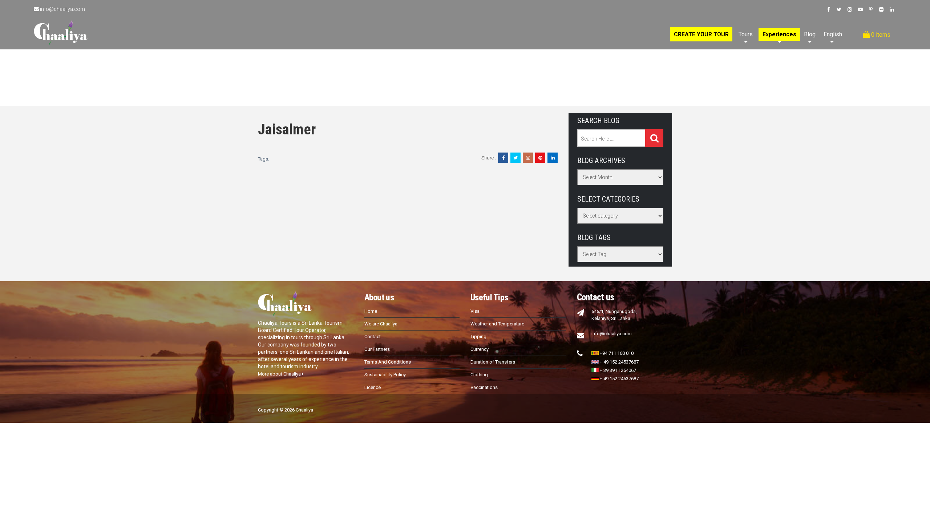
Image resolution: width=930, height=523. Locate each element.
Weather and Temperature (497, 324)
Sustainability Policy (385, 374)
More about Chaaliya (280, 374)
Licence (372, 387)
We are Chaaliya (380, 324)
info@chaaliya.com (62, 9)
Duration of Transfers (492, 362)
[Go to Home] (60, 25)
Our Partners (377, 349)
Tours (746, 34)
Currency (479, 349)
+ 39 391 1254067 (618, 370)
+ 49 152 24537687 (619, 362)
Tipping (478, 336)
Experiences (779, 34)
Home (370, 311)
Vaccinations (484, 387)
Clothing (479, 374)
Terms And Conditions (387, 362)
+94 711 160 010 (617, 353)
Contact (372, 336)
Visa (475, 311)
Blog (810, 34)
